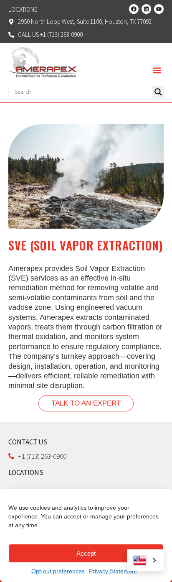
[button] (157, 70)
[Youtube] (159, 9)
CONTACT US (28, 442)
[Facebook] (134, 9)
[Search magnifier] (158, 92)
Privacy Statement (113, 571)
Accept (86, 553)
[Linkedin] (146, 9)
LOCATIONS (25, 472)
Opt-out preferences (58, 571)
